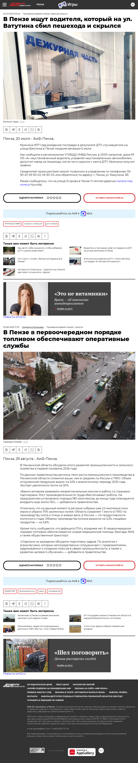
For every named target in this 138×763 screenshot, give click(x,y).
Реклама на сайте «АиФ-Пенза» (91, 688)
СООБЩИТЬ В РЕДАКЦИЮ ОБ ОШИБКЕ (45, 700)
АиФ (22, 121)
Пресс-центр (62, 685)
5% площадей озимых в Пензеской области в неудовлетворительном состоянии (107, 616)
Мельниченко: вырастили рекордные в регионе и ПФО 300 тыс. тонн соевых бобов (41, 627)
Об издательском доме (39, 685)
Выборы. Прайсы (118, 692)
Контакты (32, 696)
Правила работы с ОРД (39, 692)
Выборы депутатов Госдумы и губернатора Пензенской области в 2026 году (82, 696)
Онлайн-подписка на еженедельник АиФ (49, 688)
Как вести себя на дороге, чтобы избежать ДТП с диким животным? (40, 249)
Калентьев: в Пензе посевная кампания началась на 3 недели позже (38, 616)
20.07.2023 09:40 (11, 13)
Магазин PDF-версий (83, 685)
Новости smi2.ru (14, 317)
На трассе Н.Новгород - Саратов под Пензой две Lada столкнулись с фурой (41, 270)
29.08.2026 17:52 (11, 327)
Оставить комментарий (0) (109, 198)
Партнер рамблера (56, 751)
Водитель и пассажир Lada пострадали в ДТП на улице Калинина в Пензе (108, 249)
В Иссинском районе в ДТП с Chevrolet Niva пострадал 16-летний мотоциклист (107, 260)
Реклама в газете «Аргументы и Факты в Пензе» (80, 692)
